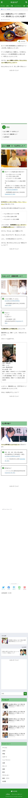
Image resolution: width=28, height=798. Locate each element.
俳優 (3, 769)
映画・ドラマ (5, 778)
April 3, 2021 (8, 305)
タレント (4, 766)
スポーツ (4, 756)
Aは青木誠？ (6, 137)
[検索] (25, 693)
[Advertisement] (14, 81)
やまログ (14, 2)
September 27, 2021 (10, 194)
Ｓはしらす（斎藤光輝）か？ (10, 134)
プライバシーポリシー (16, 794)
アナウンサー (5, 775)
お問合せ (8, 794)
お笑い (7, 5)
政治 (3, 772)
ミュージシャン (17, 5)
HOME (14, 791)
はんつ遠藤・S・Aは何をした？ (11, 131)
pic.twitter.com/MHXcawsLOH (12, 456)
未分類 (9, 593)
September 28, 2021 (10, 472)
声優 (12, 5)
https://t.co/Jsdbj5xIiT (12, 189)
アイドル (3, 5)
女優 (24, 5)
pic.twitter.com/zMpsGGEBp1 (12, 300)
